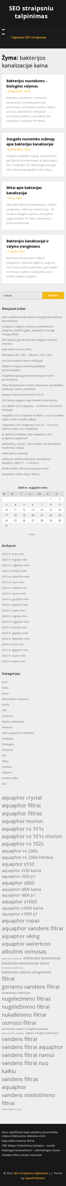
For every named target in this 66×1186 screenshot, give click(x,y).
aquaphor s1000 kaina (22, 908)
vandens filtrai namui (28, 1055)
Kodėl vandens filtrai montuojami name (25, 468)
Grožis (5, 704)
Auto (5, 682)
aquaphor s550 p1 (18, 876)
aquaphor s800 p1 (18, 895)
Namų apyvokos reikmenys (18, 733)
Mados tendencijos (13, 721)
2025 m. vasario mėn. (14, 588)
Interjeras (7, 716)
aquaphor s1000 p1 (20, 913)
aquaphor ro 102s (23, 843)
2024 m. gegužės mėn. (15, 633)
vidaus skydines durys (12, 1109)
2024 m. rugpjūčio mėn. (16, 621)
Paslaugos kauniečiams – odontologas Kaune (31, 1150)
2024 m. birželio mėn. (14, 627)
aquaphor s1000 (19, 901)
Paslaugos (8, 744)
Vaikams (7, 772)
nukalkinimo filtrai (24, 1014)
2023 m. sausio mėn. (14, 655)
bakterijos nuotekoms (12, 968)
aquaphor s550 (18, 864)
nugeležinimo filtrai (26, 1006)
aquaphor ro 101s (23, 828)
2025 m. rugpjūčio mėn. (16, 565)
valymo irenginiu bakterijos (42, 1033)
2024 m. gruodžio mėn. (15, 599)
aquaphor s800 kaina (21, 889)
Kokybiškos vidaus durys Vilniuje (21, 474)
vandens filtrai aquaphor (32, 1047)
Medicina (7, 727)
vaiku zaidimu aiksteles (13, 1033)
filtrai (8, 978)
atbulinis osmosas (24, 951)
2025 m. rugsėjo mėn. (15, 559)
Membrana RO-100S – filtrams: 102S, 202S (27, 355)
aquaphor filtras (22, 813)
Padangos (8, 738)
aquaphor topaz (21, 920)
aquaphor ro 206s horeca (27, 857)
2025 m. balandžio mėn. (16, 576)
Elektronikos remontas (15, 699)
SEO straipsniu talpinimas (31, 12)
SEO (4, 755)
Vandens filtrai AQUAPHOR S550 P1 (23, 394)
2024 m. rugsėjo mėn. (15, 616)
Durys (5, 693)
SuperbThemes (35, 1178)
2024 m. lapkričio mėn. (15, 604)
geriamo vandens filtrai (31, 986)
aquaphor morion (22, 821)
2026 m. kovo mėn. (13, 554)
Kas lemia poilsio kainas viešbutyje (22, 360)
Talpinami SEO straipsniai (28, 37)
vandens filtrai (19, 1039)
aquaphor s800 (18, 882)
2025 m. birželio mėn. (14, 571)
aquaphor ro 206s (20, 851)
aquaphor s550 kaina (21, 870)
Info (4, 710)
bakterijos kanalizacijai (42, 958)
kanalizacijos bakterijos (16, 992)
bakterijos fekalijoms (12, 958)
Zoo (4, 783)
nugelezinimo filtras (26, 998)
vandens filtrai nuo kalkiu (25, 1067)
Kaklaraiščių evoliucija (15, 453)
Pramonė (7, 750)
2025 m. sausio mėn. (14, 593)
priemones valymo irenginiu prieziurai (25, 1029)
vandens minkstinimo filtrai (28, 1099)
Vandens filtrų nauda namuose (22, 1155)
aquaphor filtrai (21, 805)
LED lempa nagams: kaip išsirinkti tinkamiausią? (30, 400)
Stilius (5, 761)
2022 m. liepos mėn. (14, 661)
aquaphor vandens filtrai (32, 928)
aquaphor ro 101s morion (32, 836)
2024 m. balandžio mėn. (16, 638)
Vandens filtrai (10, 778)
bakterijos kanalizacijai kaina (25, 963)
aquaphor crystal (22, 797)
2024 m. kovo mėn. (13, 644)
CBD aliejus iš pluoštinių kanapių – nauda (28, 1145)
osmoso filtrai (19, 1022)
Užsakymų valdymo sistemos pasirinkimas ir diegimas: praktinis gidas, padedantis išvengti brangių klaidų (28, 330)
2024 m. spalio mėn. (14, 610)
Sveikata (7, 766)
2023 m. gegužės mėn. (15, 650)
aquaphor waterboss (26, 943)
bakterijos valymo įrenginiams (26, 972)
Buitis (5, 687)
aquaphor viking (21, 936)
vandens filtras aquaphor (20, 1083)
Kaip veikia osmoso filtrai (17, 349)
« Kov (31, 534)
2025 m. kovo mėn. (13, 582)
